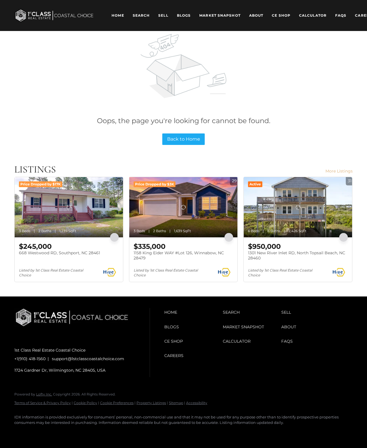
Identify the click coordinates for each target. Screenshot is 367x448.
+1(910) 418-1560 (30, 358)
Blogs (184, 15)
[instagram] (38, 432)
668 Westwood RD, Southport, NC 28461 (59, 252)
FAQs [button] (340, 15)
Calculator (313, 15)
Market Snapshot (220, 15)
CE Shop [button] (281, 15)
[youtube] (54, 432)
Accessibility (196, 403)
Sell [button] (163, 15)
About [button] (256, 15)
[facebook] (21, 432)
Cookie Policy (85, 403)
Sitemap (176, 403)
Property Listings (151, 403)
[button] (54, 15)
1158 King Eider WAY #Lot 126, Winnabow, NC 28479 (179, 255)
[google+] (71, 432)
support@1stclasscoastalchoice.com (88, 358)
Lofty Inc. (44, 394)
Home (118, 15)
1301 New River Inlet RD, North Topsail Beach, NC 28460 (296, 255)
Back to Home (183, 139)
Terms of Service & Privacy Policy (42, 403)
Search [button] (141, 15)
